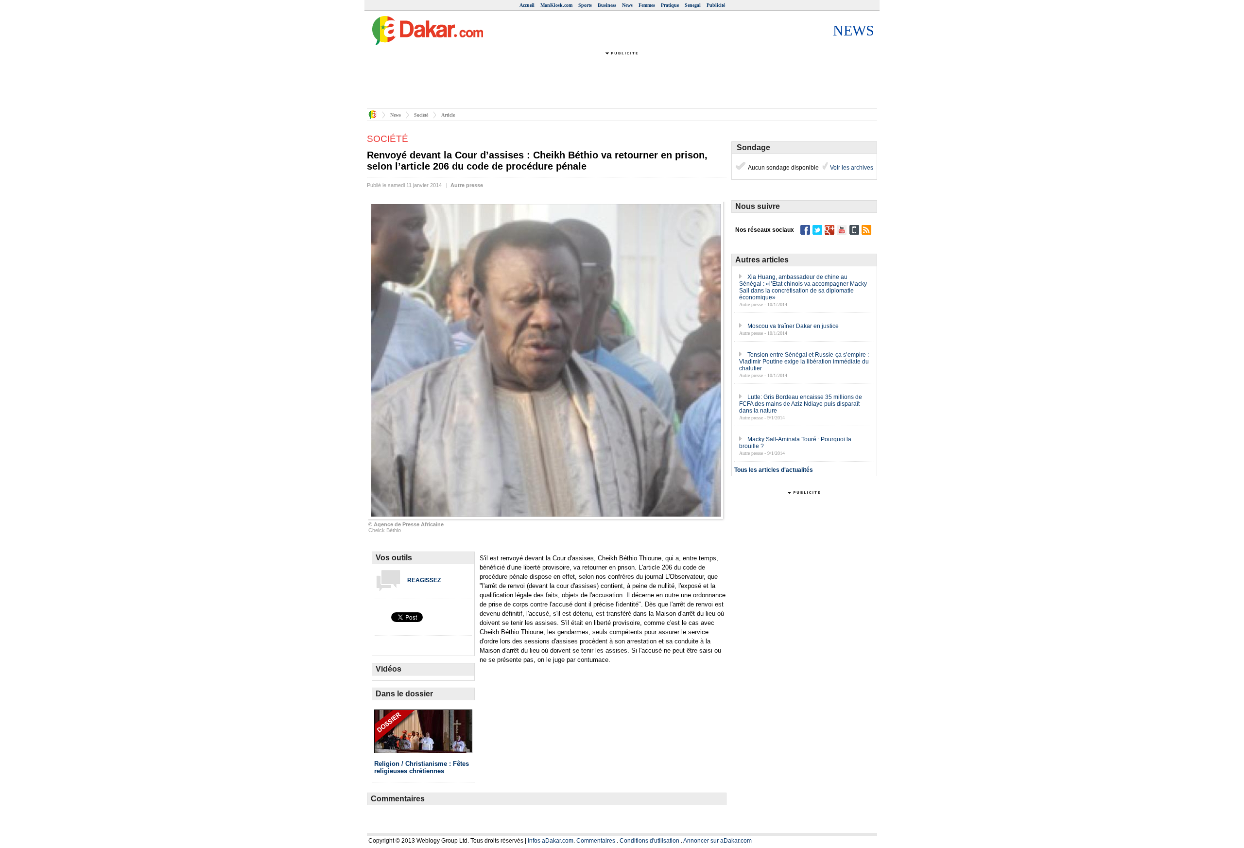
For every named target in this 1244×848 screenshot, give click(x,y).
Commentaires (595, 840)
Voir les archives (851, 167)
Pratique (670, 5)
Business (607, 5)
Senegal (693, 5)
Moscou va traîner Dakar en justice (793, 326)
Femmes (647, 5)
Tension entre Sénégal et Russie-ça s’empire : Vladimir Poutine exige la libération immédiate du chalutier (804, 361)
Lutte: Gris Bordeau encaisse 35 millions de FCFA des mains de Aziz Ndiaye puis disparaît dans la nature (800, 404)
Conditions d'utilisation (649, 840)
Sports (585, 5)
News (627, 5)
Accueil (527, 5)
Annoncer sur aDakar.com (717, 840)
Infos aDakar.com (550, 840)
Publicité (716, 5)
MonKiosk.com (556, 5)
